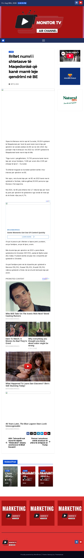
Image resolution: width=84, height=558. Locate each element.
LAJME (11, 51)
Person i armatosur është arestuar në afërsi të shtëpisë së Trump (39, 441)
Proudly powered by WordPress (31, 554)
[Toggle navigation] (43, 40)
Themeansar (59, 554)
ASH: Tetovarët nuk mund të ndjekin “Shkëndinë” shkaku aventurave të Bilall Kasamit (17, 442)
